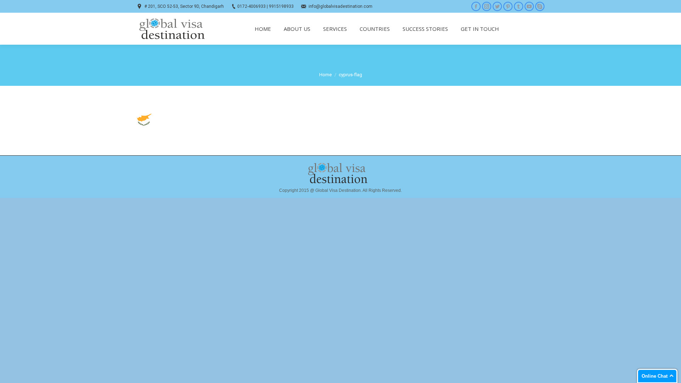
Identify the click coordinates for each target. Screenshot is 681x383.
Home (325, 74)
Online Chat (655, 376)
